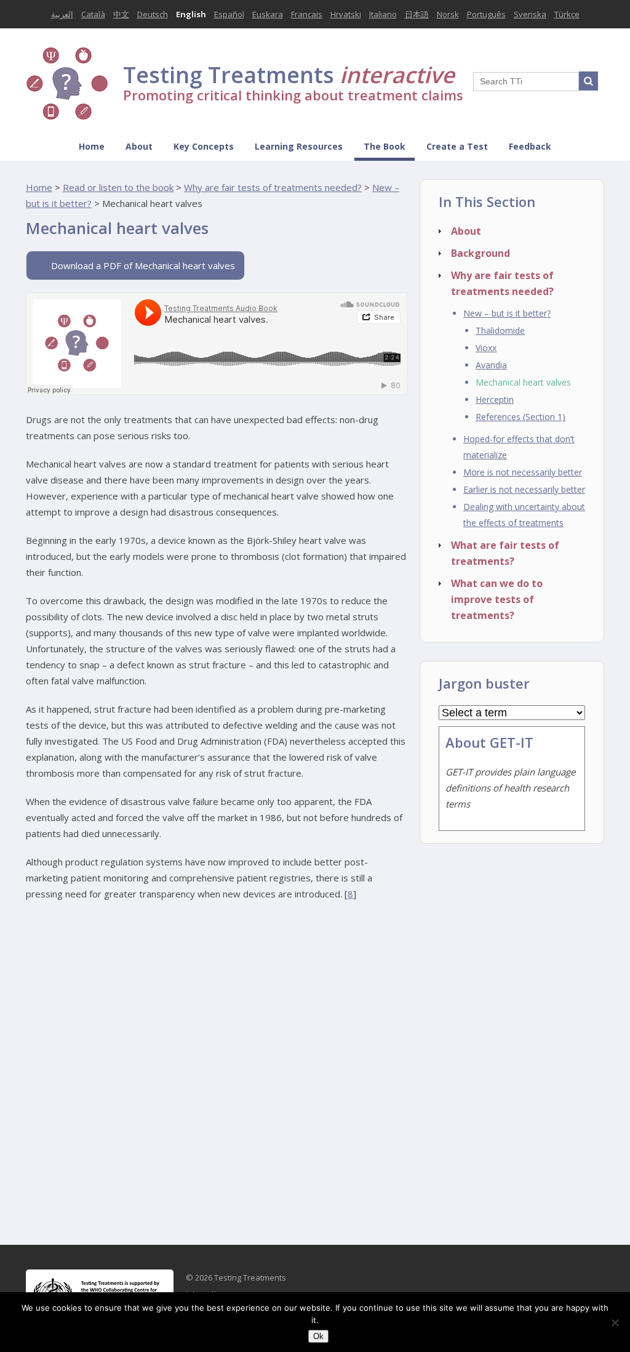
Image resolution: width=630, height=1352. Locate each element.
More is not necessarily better (522, 472)
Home (92, 146)
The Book (384, 146)
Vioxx (486, 348)
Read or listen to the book (118, 187)
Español (229, 14)
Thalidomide (500, 330)
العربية (62, 14)
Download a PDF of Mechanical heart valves (143, 265)
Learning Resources (299, 146)
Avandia (491, 365)
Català (93, 14)
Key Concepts (203, 146)
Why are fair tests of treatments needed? (273, 187)
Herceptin (495, 399)
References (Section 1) (520, 417)
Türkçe (567, 14)
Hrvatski (345, 14)
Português (486, 14)
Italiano (383, 14)
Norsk (448, 14)
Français (306, 14)
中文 (121, 14)
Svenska (530, 14)
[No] (614, 1322)
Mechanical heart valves (523, 382)
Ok (318, 1336)
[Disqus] (216, 1068)
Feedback (530, 146)
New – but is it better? (507, 313)
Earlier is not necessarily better (524, 489)
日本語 (417, 14)
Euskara (267, 14)
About (139, 146)
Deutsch (152, 14)
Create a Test (457, 146)
